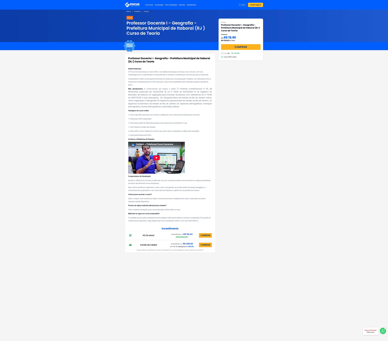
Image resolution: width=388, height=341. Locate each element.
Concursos (149, 5)
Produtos (137, 11)
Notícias (182, 5)
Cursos (146, 11)
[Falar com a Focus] (383, 331)
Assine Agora (255, 5)
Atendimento (191, 5)
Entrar (243, 5)
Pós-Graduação (171, 5)
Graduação (159, 5)
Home (129, 11)
